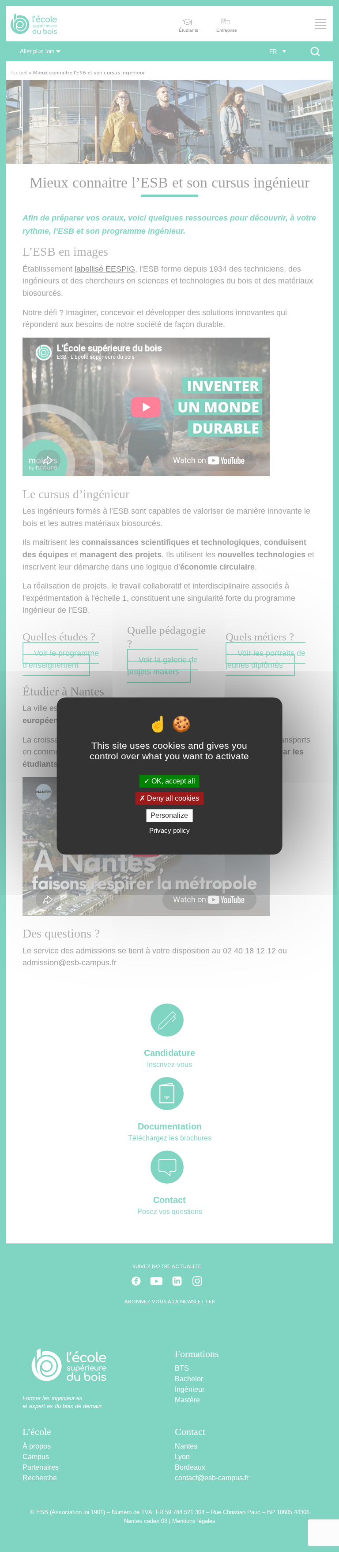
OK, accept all (172, 781)
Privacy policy (169, 831)
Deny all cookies (172, 798)
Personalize (169, 815)
